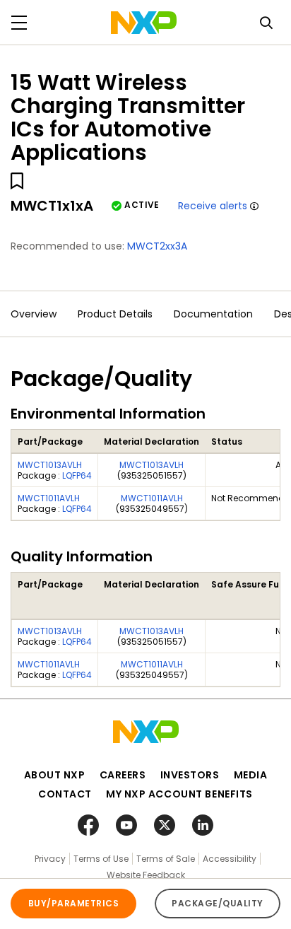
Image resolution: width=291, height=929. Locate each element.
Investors (190, 775)
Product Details (115, 314)
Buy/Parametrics (73, 903)
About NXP (54, 775)
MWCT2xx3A (157, 246)
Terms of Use (101, 859)
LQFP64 (77, 475)
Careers (123, 775)
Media (251, 775)
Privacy (50, 859)
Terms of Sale (165, 859)
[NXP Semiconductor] (144, 23)
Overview (34, 314)
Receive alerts (212, 206)
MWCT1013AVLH (50, 465)
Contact (65, 794)
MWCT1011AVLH (49, 498)
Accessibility (229, 859)
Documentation (213, 314)
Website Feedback (146, 875)
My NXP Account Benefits (179, 794)
